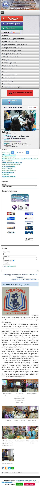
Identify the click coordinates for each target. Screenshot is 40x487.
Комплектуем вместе (9, 75)
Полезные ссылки (8, 78)
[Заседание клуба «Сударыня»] (7, 391)
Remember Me (7, 260)
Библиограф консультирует (11, 51)
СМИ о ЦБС (6, 36)
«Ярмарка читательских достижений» (24, 279)
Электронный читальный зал (12, 48)
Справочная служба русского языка (14, 45)
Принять (19, 484)
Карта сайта (6, 84)
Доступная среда (8, 81)
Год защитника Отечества (13, 19)
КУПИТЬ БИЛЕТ (12, 100)
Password (6, 256)
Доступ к (9, 32)
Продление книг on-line (10, 42)
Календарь (6, 60)
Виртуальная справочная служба (13, 39)
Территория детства (13, 23)
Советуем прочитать (9, 63)
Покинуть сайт (29, 484)
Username (6, 252)
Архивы (4, 184)
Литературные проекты (10, 57)
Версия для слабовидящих (22, 92)
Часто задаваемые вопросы (12, 87)
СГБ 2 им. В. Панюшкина (15, 472)
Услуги (4, 72)
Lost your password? (10, 266)
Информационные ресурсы (11, 54)
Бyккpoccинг (13, 28)
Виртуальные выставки (10, 66)
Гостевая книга (7, 69)
